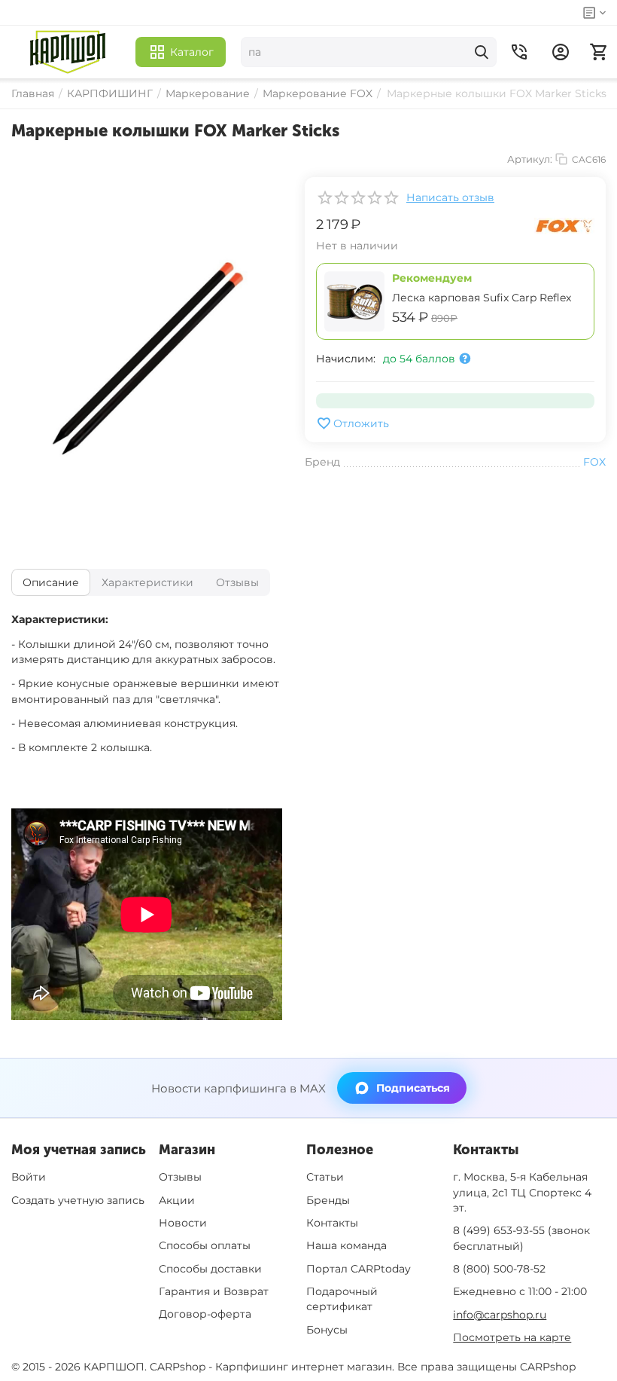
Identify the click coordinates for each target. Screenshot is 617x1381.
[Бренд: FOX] (564, 225)
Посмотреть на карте (512, 1337)
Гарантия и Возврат (214, 1291)
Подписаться (413, 1088)
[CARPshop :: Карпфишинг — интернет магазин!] (67, 52)
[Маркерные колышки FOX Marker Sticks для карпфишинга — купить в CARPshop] (146, 358)
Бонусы (327, 1330)
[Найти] (481, 52)
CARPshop (548, 1366)
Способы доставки (210, 1269)
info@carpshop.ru (499, 1314)
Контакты (332, 1223)
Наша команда (346, 1245)
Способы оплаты (205, 1245)
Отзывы (180, 1177)
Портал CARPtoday (358, 1269)
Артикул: (529, 159)
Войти (28, 1177)
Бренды (328, 1200)
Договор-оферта (205, 1314)
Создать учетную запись (77, 1200)
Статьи (325, 1177)
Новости (183, 1223)
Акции (177, 1200)
